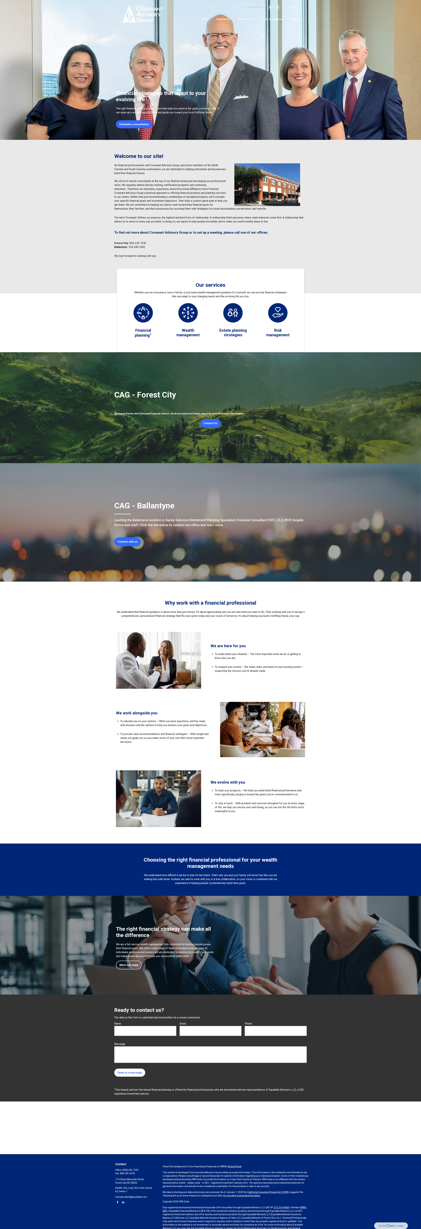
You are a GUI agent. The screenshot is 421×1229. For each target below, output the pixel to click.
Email (183, 1023)
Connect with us (127, 541)
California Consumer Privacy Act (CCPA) (268, 1192)
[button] (205, 19)
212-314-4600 (281, 1207)
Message (119, 1044)
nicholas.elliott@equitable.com (131, 1197)
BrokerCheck (234, 1166)
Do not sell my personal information (241, 1195)
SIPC (165, 1211)
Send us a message (130, 1072)
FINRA (303, 1207)
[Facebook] (278, 7)
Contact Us (210, 423)
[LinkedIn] (270, 7)
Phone (248, 1023)
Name (117, 1023)
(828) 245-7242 (256, 7)
